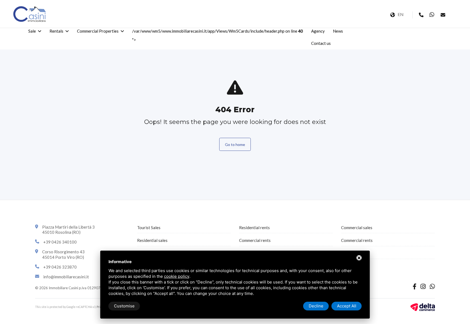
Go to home (235, 144)
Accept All (346, 306)
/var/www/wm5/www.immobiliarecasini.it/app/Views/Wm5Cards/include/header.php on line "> (217, 35)
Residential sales (152, 240)
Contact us (321, 43)
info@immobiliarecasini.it (66, 276)
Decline (316, 306)
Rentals (56, 31)
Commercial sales (356, 227)
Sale (32, 31)
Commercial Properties (98, 31)
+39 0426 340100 (60, 241)
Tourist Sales (148, 227)
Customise (124, 306)
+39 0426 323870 (60, 266)
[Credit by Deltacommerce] (422, 306)
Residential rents (254, 227)
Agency (318, 31)
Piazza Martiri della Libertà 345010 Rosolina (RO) (68, 230)
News (338, 31)
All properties (353, 253)
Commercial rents (255, 240)
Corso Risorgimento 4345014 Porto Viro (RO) (63, 254)
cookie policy (176, 276)
